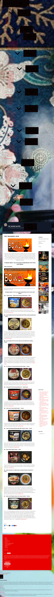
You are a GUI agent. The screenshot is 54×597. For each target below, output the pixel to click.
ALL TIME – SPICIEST (8, 55)
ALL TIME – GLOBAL (8, 39)
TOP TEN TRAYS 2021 (10, 147)
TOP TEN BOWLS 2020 (10, 85)
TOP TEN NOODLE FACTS (11, 154)
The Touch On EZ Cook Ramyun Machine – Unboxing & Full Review (43, 408)
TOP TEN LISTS (5, 31)
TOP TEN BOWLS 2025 (10, 74)
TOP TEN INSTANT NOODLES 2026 (12, 41)
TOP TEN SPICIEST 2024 (10, 58)
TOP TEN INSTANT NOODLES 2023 (12, 44)
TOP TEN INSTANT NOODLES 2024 (12, 43)
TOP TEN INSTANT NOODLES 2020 (12, 47)
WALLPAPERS (7, 196)
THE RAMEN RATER (14, 226)
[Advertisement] (44, 326)
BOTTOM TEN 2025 (10, 97)
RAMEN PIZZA (7, 179)
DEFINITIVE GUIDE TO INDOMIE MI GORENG (12, 171)
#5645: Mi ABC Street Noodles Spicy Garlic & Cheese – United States (43, 419)
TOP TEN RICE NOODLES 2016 (11, 137)
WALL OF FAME (7, 23)
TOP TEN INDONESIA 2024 (11, 119)
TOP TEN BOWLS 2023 (10, 78)
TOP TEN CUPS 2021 (10, 84)
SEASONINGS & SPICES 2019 (11, 150)
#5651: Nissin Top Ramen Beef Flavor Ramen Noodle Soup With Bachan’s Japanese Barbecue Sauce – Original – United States (43, 394)
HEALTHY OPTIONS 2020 (11, 149)
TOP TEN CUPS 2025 (10, 75)
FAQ (6, 193)
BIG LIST (4, 157)
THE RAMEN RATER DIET (9, 181)
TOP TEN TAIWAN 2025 (10, 117)
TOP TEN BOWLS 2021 (10, 83)
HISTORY (6, 21)
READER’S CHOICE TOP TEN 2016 (12, 153)
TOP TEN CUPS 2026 (10, 73)
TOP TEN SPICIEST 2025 (10, 57)
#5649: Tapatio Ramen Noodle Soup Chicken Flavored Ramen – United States (44, 400)
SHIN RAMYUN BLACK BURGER (12, 207)
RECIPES (6, 204)
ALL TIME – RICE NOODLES (9, 133)
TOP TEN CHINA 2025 (10, 116)
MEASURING (7, 214)
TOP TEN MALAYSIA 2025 (11, 118)
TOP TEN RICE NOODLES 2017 (11, 136)
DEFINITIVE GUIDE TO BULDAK (10, 169)
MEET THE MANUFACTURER (7, 158)
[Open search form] (30, 226)
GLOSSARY (7, 194)
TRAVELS (6, 20)
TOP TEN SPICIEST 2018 (10, 64)
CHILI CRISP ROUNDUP (8, 168)
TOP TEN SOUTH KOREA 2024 (11, 120)
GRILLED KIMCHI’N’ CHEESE (11, 209)
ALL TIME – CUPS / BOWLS (9, 71)
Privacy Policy (6, 549)
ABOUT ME (7, 17)
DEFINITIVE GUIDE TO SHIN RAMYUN (11, 170)
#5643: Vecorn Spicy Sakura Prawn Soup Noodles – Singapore (43, 425)
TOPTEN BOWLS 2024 (10, 76)
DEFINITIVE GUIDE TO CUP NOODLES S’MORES (12, 175)
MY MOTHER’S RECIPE (10, 208)
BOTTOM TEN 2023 (10, 99)
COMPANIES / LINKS (8, 215)
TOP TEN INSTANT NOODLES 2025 (12, 42)
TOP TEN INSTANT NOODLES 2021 (12, 46)
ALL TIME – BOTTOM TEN (9, 94)
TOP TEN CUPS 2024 (10, 77)
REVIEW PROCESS (8, 18)
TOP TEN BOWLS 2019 (10, 87)
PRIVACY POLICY (7, 217)
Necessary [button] (1, 586)
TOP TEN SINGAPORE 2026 (11, 115)
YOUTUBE (6, 19)
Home (4, 8)
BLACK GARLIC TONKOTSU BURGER (12, 206)
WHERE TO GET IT (8, 216)
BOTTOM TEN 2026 (10, 96)
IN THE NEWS (7, 22)
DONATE (4, 25)
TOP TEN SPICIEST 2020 (11, 63)
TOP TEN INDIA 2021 (10, 125)
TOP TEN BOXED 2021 (10, 148)
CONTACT (4, 220)
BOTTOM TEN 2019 (10, 104)
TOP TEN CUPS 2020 (10, 86)
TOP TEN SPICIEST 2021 (10, 62)
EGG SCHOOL (7, 191)
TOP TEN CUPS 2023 (10, 79)
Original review (9, 338)
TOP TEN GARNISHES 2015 (11, 151)
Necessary (2, 587)
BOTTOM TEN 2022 (10, 100)
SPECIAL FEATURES (6, 165)
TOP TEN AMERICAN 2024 (11, 121)
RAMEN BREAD (7, 180)
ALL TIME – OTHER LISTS (9, 144)
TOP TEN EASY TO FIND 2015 (11, 152)
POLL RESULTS (7, 213)
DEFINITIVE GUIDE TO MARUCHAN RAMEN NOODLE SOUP (14, 172)
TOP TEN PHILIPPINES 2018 (11, 126)
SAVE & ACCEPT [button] (2, 596)
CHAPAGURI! (9, 210)
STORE (4, 219)
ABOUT (4, 15)
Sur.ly (8, 565)
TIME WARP (7, 190)
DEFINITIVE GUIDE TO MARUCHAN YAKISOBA (12, 173)
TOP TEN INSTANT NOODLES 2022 (12, 45)
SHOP (6, 192)
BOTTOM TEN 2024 (10, 98)
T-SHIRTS (6, 195)
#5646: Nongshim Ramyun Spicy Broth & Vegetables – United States (43, 416)
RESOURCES (5, 188)
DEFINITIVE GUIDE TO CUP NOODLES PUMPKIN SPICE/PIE (14, 174)
